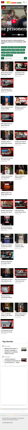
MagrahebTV (13, 52)
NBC (15, 47)
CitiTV (13, 50)
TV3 (21, 50)
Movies (3, 55)
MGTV (18, 52)
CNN (6, 47)
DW (8, 47)
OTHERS (22, 52)
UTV (24, 50)
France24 (4, 50)
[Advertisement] (13, 420)
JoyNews (9, 50)
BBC (3, 47)
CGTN (12, 47)
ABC (19, 47)
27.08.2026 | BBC (18, 317)
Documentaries (9, 55)
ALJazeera (23, 47)
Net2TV (17, 50)
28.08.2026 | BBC (4, 76)
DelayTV (3, 52)
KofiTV (7, 52)
